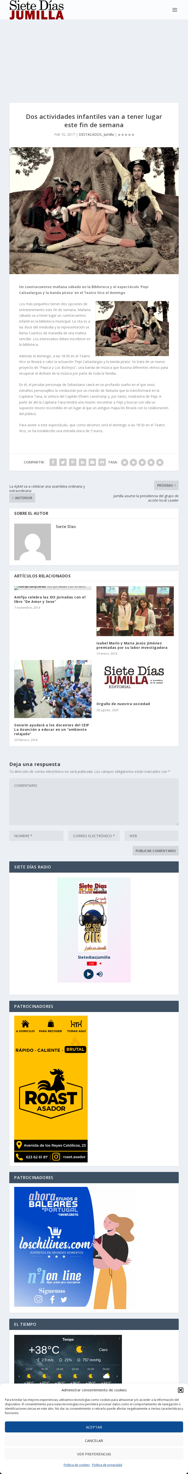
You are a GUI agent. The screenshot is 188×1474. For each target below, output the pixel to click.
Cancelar (94, 1440)
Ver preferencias (94, 1453)
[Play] (88, 974)
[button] (180, 1390)
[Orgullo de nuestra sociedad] (135, 678)
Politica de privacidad (107, 1465)
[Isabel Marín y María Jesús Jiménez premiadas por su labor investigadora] (135, 611)
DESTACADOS (90, 134)
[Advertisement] (94, 56)
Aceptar (94, 1427)
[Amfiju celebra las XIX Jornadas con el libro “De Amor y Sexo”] (53, 588)
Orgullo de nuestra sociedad (123, 703)
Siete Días (66, 526)
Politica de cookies (77, 1465)
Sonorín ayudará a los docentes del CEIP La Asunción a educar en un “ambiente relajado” (51, 729)
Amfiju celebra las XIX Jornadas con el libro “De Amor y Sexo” (49, 599)
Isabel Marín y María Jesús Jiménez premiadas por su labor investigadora (131, 645)
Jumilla (109, 134)
